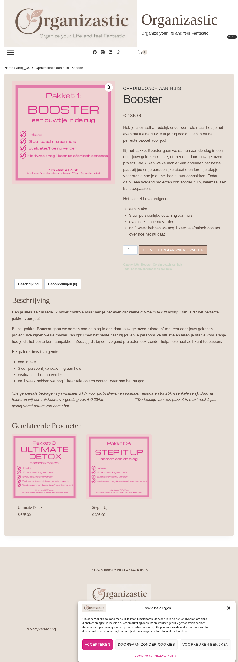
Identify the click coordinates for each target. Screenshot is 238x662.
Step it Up (100, 507)
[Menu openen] (10, 52)
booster (136, 269)
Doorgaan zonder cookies (146, 644)
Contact (232, 37)
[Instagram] (102, 52)
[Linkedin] (110, 52)
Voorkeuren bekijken (205, 644)
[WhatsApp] (118, 52)
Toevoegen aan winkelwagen (173, 250)
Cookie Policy (143, 655)
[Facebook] (95, 52)
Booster (146, 264)
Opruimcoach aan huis (152, 88)
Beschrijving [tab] (28, 284)
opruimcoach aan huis (157, 269)
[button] (228, 608)
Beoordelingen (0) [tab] (62, 284)
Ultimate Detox (30, 507)
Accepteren (97, 644)
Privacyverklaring (165, 655)
